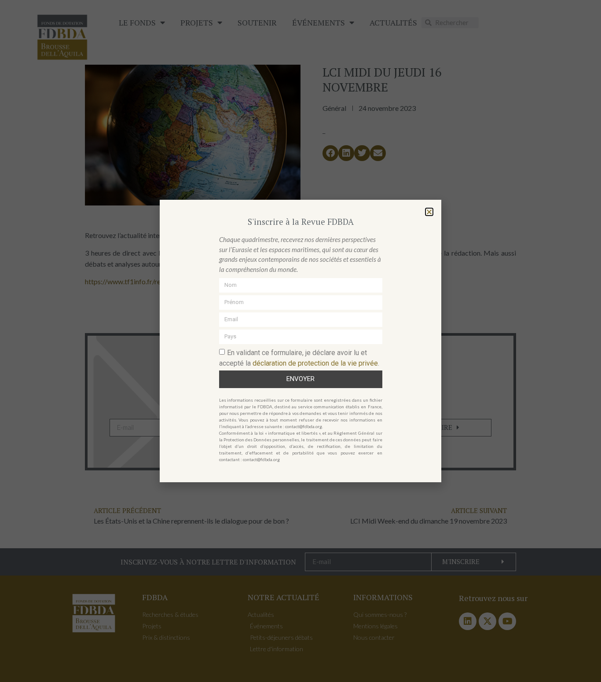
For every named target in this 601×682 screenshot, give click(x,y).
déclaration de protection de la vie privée (315, 363)
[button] (429, 212)
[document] (300, 341)
